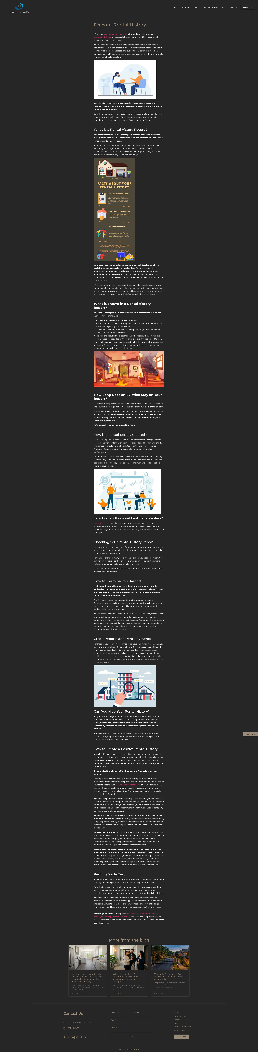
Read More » (77, 993)
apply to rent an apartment (116, 34)
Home (176, 1013)
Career (177, 1020)
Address (114, 1028)
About (197, 7)
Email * (113, 1020)
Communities (185, 7)
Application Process (210, 7)
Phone (136, 1012)
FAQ (176, 1023)
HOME (174, 7)
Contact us (233, 7)
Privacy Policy (179, 1030)
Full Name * (115, 1012)
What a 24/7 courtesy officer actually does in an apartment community (169, 976)
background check (102, 37)
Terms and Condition (182, 1027)
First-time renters (102, 523)
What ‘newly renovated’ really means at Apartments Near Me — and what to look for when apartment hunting (87, 978)
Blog (223, 7)
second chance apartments (128, 785)
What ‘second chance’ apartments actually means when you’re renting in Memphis (126, 978)
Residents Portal (180, 1016)
